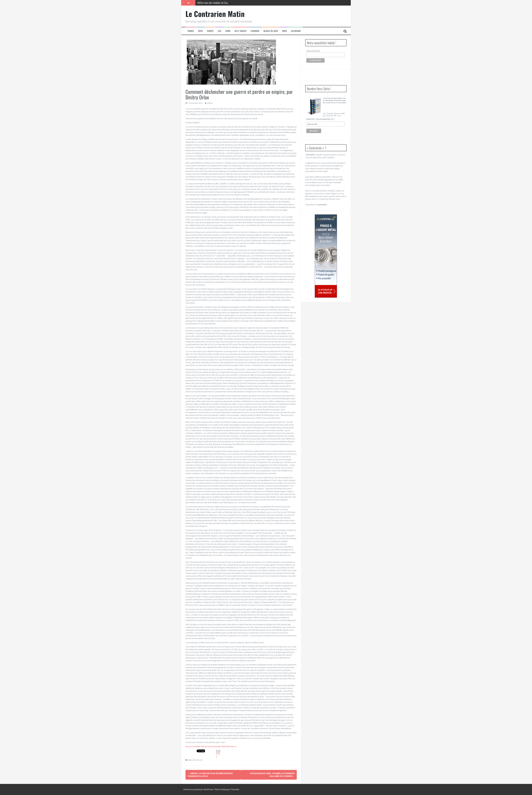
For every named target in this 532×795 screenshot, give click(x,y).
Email (218, 755)
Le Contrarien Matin (215, 13)
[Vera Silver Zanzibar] (325, 256)
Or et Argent (240, 31)
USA (219, 31)
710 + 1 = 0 (202, 2)
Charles (210, 103)
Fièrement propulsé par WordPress (198, 789)
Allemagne (296, 31)
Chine (227, 31)
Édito (200, 31)
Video (284, 31)
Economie (255, 31)
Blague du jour (271, 31)
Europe (210, 31)
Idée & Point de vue (195, 760)
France (191, 31)
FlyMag (223, 789)
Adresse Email (313, 51)
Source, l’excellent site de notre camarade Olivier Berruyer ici (211, 746)
